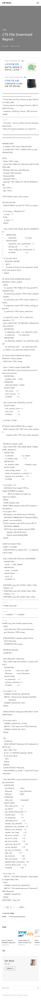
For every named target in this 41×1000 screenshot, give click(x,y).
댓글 (3, 951)
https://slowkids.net (12, 61)
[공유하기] (10, 907)
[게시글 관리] (13, 907)
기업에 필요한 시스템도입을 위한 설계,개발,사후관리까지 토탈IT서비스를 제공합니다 (14, 84)
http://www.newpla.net (14, 77)
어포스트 (5, 992)
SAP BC (7, 964)
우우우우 (5, 995)
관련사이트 (5, 988)
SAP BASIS (6, 3)
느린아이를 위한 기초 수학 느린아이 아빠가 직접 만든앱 (13, 64)
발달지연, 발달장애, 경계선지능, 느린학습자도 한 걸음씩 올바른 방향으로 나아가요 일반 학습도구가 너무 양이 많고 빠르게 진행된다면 (14, 68)
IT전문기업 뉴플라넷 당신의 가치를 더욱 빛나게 (14, 80)
